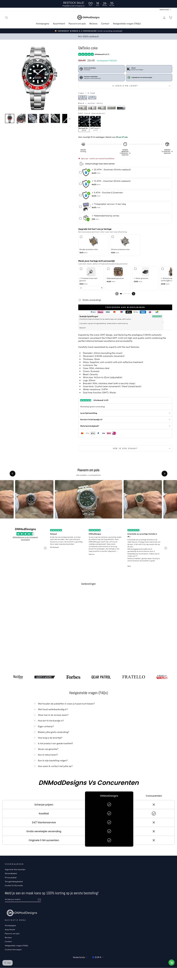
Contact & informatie (14, 885)
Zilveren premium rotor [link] (120, 249)
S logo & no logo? (125, 86)
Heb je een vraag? (125, 448)
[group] (34, 499)
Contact (105, 23)
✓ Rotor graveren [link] (141, 278)
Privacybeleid (10, 877)
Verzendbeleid (11, 873)
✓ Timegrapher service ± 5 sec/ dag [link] (109, 204)
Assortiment (59, 23)
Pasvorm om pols (77, 23)
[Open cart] (171, 962)
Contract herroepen (13, 949)
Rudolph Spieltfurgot (89, 316)
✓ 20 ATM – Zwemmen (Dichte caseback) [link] (111, 169)
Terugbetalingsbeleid (14, 881)
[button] (133, 293)
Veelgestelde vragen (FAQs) (127, 23)
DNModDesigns (25, 529)
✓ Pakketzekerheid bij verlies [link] (105, 215)
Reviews (93, 23)
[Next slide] (164, 473)
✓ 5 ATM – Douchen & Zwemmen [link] (107, 192)
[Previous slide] (12, 473)
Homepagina (42, 23)
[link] (86, 172)
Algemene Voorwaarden (15, 869)
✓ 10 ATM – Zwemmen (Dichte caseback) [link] (111, 181)
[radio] (82, 97)
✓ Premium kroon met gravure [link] (88, 279)
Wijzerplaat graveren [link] (115, 278)
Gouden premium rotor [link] (88, 249)
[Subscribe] (39, 899)
